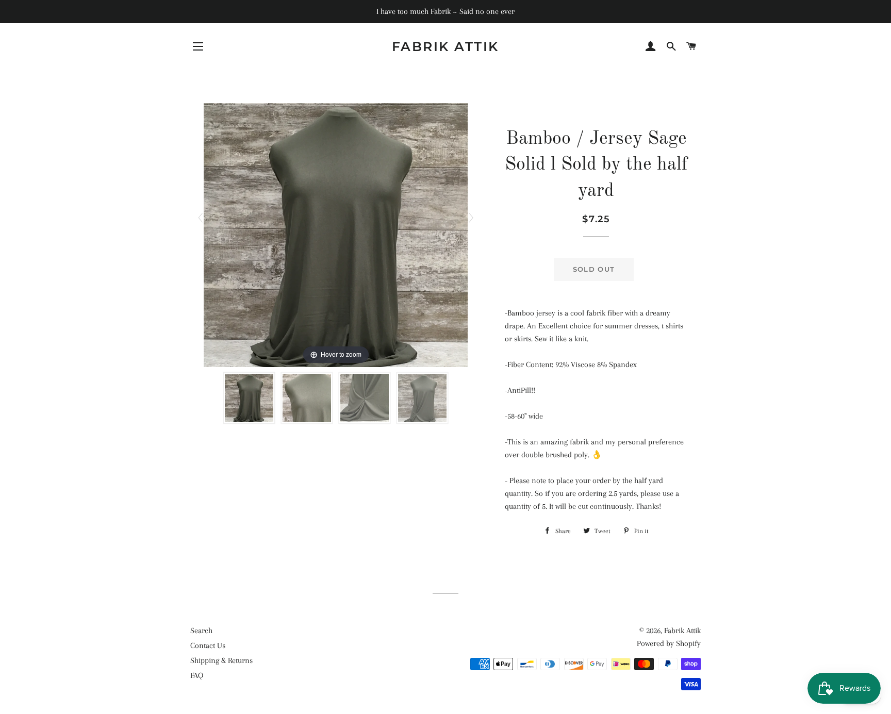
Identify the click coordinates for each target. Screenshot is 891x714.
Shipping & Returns (221, 660)
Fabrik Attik (445, 46)
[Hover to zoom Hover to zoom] (336, 234)
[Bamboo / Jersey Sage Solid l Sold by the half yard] (249, 398)
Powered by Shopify (669, 643)
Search (201, 630)
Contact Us (207, 645)
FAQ (196, 675)
